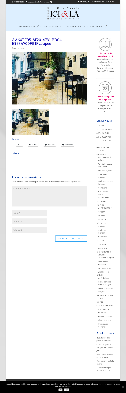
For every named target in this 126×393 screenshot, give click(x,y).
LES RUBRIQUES (72, 27)
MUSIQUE (102, 219)
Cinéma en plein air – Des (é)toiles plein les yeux (104, 347)
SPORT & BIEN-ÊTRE (104, 306)
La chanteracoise (105, 268)
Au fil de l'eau (103, 278)
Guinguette (102, 188)
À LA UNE (100, 125)
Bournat (101, 177)
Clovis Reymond (104, 320)
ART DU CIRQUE (104, 208)
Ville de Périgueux (105, 170)
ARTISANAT (101, 201)
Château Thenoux (105, 316)
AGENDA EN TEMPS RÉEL (30, 27)
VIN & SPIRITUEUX (103, 309)
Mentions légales (84, 2)
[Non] (123, 387)
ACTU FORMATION (104, 141)
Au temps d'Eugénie (106, 258)
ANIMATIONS (101, 154)
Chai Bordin (103, 312)
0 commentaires (18, 48)
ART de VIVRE (101, 174)
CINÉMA (101, 212)
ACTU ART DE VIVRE (104, 129)
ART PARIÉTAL (102, 191)
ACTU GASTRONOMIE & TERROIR (103, 147)
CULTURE (100, 205)
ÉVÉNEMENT (101, 244)
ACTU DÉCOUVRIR (103, 137)
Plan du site (110, 2)
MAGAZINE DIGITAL (53, 27)
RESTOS (99, 302)
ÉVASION (100, 240)
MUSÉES (101, 215)
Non (66, 390)
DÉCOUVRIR (101, 223)
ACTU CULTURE (102, 133)
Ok (60, 390)
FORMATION (101, 248)
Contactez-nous (98, 2)
